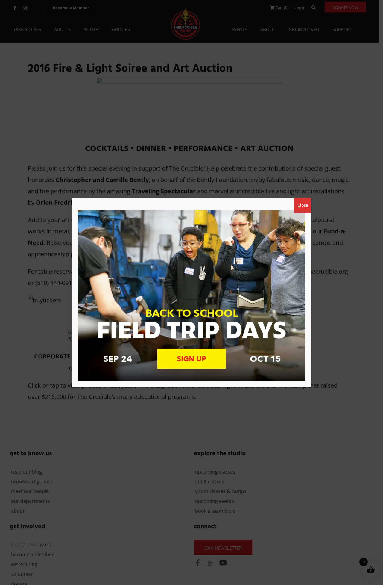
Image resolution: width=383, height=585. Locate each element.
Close (302, 205)
